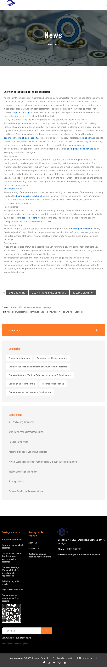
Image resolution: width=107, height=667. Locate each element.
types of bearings (22, 112)
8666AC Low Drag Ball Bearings (23, 471)
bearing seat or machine (28, 196)
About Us (32, 542)
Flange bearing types (18, 441)
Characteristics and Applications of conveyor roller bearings (38, 366)
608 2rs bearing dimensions (21, 421)
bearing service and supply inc (15, 643)
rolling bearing (86, 138)
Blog (57, 44)
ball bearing (17, 292)
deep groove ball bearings (80, 148)
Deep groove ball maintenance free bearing (30, 392)
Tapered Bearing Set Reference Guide (26, 491)
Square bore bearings (19, 358)
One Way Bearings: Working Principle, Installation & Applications (40, 375)
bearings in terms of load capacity (21, 138)
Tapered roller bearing (53, 383)
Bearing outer (11, 188)
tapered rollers (29, 217)
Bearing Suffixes (16, 481)
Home (50, 44)
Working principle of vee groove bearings (28, 451)
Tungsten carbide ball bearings (52, 358)
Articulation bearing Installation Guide (26, 431)
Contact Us (33, 548)
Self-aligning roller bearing (22, 383)
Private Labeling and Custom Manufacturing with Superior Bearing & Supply (43, 461)
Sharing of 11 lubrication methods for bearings (31, 307)
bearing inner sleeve (81, 228)
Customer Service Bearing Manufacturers (39, 555)
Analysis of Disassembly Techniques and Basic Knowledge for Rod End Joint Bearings (45, 311)
